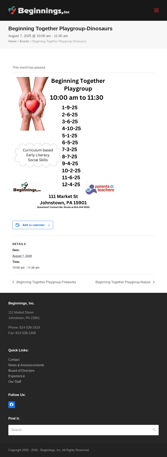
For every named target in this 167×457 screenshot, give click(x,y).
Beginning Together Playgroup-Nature (123, 282)
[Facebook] (11, 404)
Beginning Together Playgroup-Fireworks (46, 282)
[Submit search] (154, 430)
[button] (156, 10)
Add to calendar (33, 225)
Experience (16, 376)
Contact (14, 359)
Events (24, 41)
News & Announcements (26, 365)
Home (12, 41)
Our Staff (14, 381)
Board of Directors (21, 370)
